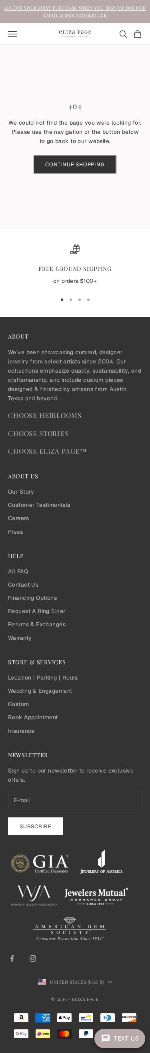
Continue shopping (74, 164)
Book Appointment (33, 717)
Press (15, 531)
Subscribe (36, 826)
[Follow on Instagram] (33, 958)
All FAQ (18, 571)
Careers (18, 518)
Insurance (21, 730)
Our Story (21, 491)
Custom (18, 704)
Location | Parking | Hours (43, 677)
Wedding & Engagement (40, 690)
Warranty (20, 637)
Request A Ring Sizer (36, 611)
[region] (75, 265)
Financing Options (32, 597)
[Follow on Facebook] (12, 958)
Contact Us (23, 584)
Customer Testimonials (39, 504)
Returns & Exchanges (37, 624)
